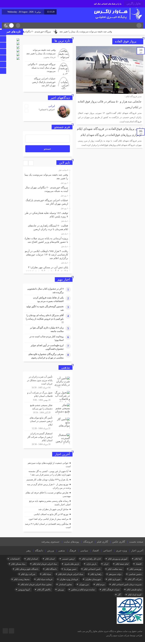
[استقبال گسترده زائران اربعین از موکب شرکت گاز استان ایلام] (48, 438)
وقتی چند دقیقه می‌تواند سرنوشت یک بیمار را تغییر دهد (96, 31)
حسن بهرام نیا (70, 569)
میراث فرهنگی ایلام (110, 589)
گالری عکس (118, 541)
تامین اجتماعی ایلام (92, 569)
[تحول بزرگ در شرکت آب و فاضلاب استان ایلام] (48, 396)
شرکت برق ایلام (28, 574)
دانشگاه (39, 550)
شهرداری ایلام (114, 579)
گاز (119, 594)
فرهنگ (72, 550)
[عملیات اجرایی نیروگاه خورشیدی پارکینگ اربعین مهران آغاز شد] (48, 82)
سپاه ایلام (47, 574)
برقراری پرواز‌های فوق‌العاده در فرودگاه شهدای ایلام (111, 134)
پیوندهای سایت (71, 541)
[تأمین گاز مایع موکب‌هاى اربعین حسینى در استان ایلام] (48, 423)
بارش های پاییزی (71, 564)
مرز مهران (84, 584)
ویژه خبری (121, 550)
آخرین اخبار (137, 550)
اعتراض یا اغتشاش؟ (47, 109)
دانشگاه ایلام (51, 569)
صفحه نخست (136, 541)
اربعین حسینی (68, 559)
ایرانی (51, 106)
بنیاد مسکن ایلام (18, 564)
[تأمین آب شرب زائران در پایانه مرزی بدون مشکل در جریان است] (48, 382)
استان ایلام (50, 559)
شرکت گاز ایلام (134, 579)
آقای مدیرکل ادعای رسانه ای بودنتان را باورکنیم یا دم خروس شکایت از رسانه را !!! (45, 319)
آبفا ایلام (138, 559)
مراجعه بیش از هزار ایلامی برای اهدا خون (48, 519)
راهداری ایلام (96, 574)
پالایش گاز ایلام (43, 589)
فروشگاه (88, 541)
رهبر (28, 550)
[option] (47, 175)
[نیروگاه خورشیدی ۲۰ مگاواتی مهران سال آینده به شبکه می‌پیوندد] (48, 69)
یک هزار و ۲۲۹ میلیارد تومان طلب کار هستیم (47, 479)
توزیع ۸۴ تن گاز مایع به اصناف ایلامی (51, 514)
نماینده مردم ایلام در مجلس (83, 589)
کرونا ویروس (24, 589)
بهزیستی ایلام (135, 569)
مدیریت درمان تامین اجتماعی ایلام (126, 584)
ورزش (50, 550)
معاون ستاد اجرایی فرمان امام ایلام (36, 584)
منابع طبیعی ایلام (134, 589)
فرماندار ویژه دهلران (69, 579)
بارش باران (91, 564)
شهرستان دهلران (93, 579)
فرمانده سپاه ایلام (44, 579)
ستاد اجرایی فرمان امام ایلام (70, 574)
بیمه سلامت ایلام (115, 569)
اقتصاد (95, 550)
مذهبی (61, 550)
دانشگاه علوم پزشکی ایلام (26, 569)
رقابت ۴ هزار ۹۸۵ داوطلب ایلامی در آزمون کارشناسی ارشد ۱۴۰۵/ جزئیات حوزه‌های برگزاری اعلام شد (45, 255)
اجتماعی (107, 550)
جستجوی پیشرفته (50, 541)
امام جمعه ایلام (122, 564)
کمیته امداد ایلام (134, 594)
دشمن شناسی (135, 574)
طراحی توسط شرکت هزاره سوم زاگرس (124, 635)
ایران (106, 564)
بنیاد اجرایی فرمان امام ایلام (45, 564)
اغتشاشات (14, 559)
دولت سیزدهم (115, 574)
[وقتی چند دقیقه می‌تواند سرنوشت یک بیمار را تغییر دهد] (48, 54)
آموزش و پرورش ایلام (117, 559)
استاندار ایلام (32, 559)
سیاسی (84, 550)
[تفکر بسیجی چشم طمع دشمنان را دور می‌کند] (48, 409)
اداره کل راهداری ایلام (91, 559)
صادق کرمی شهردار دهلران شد (53, 509)
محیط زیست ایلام (21, 579)
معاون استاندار (65, 584)
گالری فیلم (102, 541)
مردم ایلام (100, 584)
